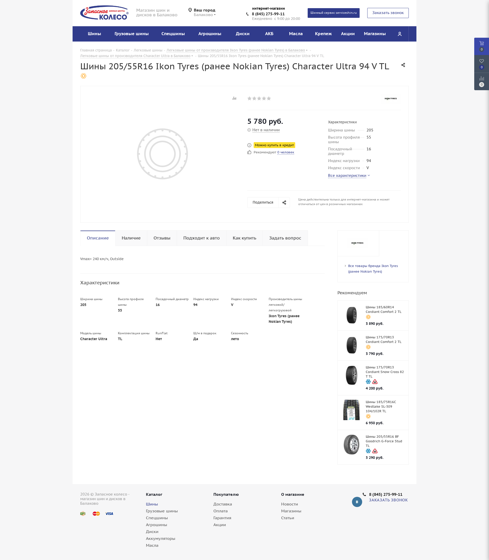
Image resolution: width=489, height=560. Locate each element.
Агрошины (156, 524)
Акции (219, 524)
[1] (249, 98)
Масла (152, 545)
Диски (152, 531)
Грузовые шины (162, 510)
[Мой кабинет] (400, 34)
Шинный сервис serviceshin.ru (333, 13)
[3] (259, 98)
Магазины (291, 510)
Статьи (287, 517)
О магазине (292, 494)
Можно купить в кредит (274, 145)
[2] (254, 98)
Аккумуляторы (160, 538)
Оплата (220, 510)
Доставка (222, 503)
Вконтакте (357, 502)
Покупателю (226, 494)
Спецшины (157, 517)
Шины (152, 503)
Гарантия (222, 517)
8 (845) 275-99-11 (268, 13)
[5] (269, 98)
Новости (289, 503)
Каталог (154, 494)
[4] (264, 98)
